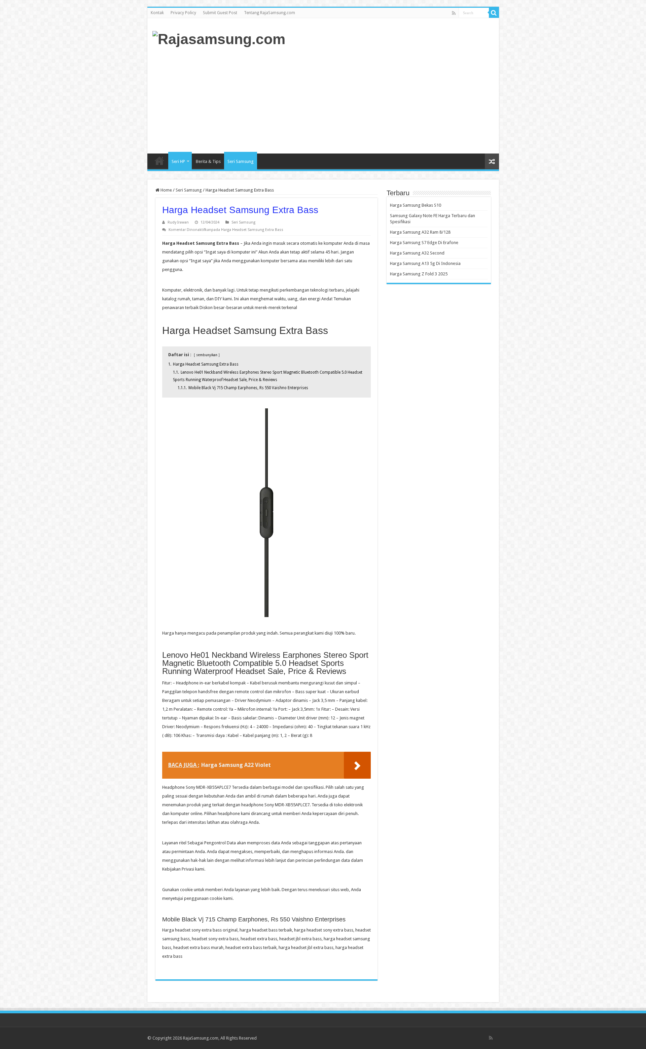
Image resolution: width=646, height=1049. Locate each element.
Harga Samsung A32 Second (417, 253)
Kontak (157, 12)
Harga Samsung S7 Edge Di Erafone (424, 242)
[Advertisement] (371, 100)
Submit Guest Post (220, 12)
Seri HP (178, 161)
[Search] (494, 13)
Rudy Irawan (178, 222)
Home (159, 161)
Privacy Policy (183, 12)
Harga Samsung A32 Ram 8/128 (420, 232)
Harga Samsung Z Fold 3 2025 (418, 273)
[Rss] (453, 13)
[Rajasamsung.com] (218, 38)
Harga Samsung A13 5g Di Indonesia (425, 263)
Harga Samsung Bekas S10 (415, 205)
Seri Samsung (240, 161)
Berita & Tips (208, 161)
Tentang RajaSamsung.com (269, 12)
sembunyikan (206, 355)
